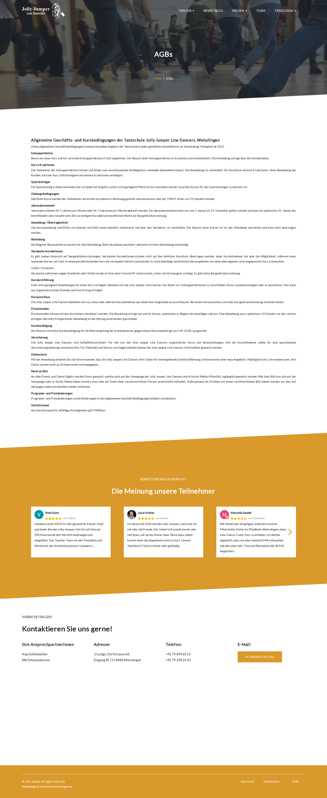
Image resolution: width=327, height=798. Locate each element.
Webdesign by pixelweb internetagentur (47, 786)
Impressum (247, 781)
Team (260, 11)
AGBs (295, 781)
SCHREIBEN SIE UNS (260, 657)
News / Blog (213, 11)
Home (157, 78)
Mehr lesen (190, 545)
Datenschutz (271, 781)
